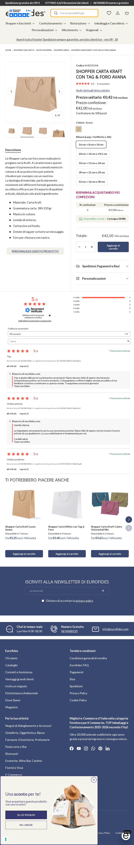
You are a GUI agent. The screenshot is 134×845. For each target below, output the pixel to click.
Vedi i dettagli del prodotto (93, 90)
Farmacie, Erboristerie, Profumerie (27, 739)
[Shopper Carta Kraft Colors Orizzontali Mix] (110, 504)
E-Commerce (13, 774)
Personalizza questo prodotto (35, 251)
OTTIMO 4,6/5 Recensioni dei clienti (67, 2)
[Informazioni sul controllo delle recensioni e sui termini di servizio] (49, 315)
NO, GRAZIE (26, 825)
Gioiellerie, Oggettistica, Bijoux (25, 732)
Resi (72, 679)
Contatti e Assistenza (18, 672)
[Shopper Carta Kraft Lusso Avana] (24, 504)
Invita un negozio (16, 686)
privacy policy (84, 600)
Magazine (11, 707)
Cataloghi (11, 665)
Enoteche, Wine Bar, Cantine (23, 760)
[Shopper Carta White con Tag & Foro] (67, 504)
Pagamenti (76, 672)
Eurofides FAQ (79, 665)
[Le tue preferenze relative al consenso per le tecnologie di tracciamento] (6, 839)
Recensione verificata (120, 350)
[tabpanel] (35, 198)
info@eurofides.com (115, 629)
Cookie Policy (78, 700)
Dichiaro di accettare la (69, 600)
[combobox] (74, 13)
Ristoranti (11, 753)
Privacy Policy (78, 693)
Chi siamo (11, 658)
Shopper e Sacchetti (24, 50)
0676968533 (69, 631)
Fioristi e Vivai (14, 767)
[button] (126, 13)
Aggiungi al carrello (113, 247)
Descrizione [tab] (13, 150)
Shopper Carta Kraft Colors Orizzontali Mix (106, 528)
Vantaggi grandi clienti (19, 679)
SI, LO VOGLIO (26, 814)
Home (8, 50)
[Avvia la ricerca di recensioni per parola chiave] (128, 341)
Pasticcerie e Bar (16, 746)
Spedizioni (76, 686)
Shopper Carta (61, 50)
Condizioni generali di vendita (88, 658)
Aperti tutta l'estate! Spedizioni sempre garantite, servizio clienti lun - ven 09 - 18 (67, 39)
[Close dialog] (94, 780)
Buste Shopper (44, 50)
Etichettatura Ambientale (21, 693)
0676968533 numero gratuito (111, 2)
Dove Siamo (12, 700)
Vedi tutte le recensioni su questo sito (34, 321)
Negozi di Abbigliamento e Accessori (28, 725)
